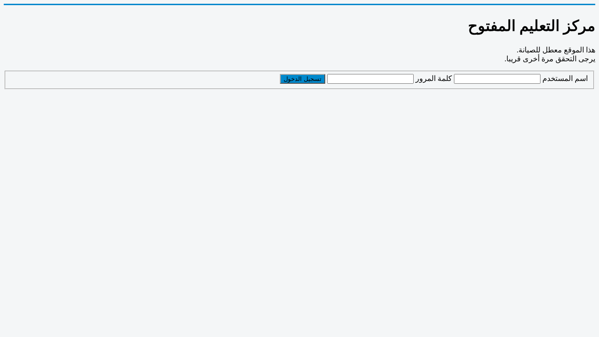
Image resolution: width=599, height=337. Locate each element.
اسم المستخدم (565, 78)
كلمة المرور (434, 78)
